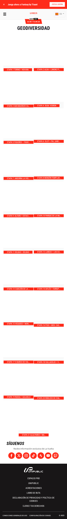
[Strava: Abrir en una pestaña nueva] (41, 455)
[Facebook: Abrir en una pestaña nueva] (11, 455)
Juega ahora (57, 4)
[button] (59, 14)
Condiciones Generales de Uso (15, 515)
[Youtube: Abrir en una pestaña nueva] (48, 455)
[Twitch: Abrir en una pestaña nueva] (55, 455)
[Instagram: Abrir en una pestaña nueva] (26, 455)
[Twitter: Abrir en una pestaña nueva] (19, 455)
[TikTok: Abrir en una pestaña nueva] (33, 455)
